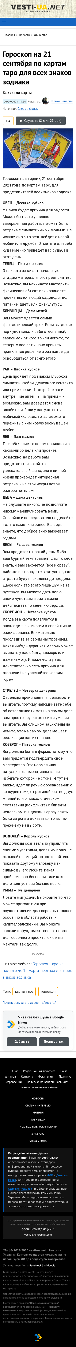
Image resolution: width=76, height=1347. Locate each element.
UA (8, 120)
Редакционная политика (39, 1071)
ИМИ (50, 1175)
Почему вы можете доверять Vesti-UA (29, 1002)
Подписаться (54, 1041)
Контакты (27, 1077)
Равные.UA (38, 1120)
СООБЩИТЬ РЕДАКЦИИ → (38, 1229)
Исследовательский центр (38, 1127)
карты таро (24, 992)
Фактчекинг (46, 1077)
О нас (14, 1071)
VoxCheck (27, 1188)
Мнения (38, 1113)
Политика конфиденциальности (48, 1082)
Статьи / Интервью (38, 1106)
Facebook (36, 1265)
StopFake (14, 1188)
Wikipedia (49, 1265)
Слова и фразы (28, 108)
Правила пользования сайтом (38, 1087)
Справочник (38, 1141)
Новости (38, 1099)
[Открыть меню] (4, 22)
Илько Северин (62, 101)
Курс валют (38, 1134)
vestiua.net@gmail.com (38, 1234)
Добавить (21, 1041)
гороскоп (48, 992)
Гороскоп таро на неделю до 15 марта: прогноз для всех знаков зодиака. (37, 971)
